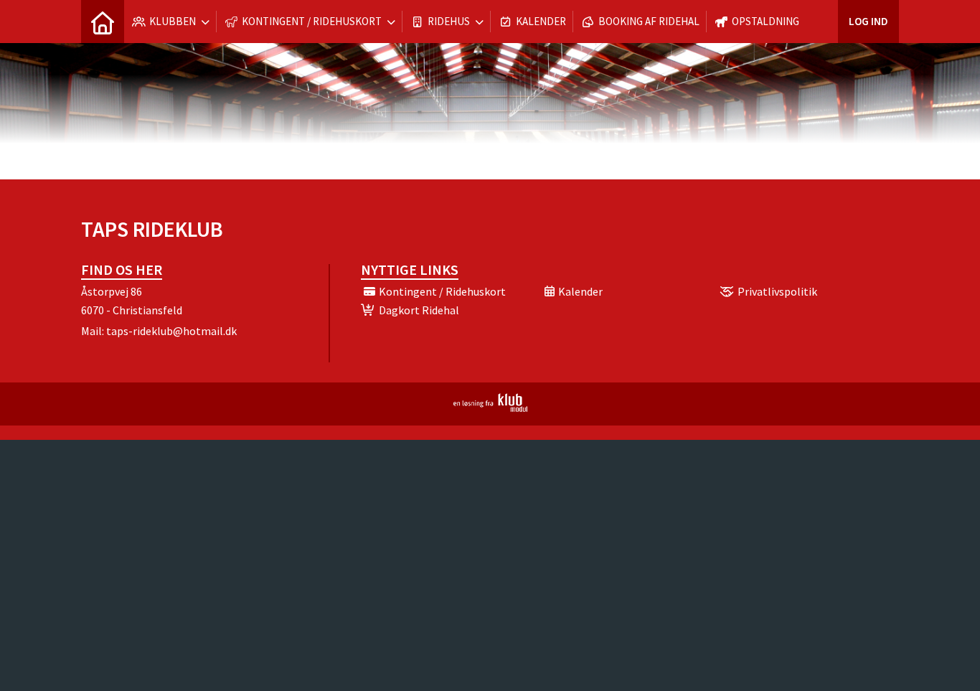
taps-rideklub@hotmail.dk (171, 331)
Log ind (868, 21)
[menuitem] (102, 21)
